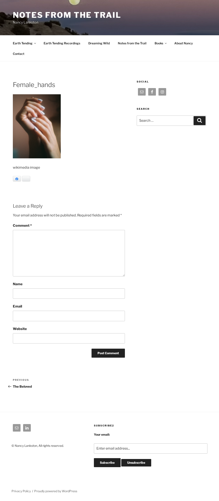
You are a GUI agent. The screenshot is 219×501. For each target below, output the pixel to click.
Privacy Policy (21, 491)
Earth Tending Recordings (62, 43)
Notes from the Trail (132, 43)
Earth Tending (23, 43)
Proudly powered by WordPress (55, 491)
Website (20, 329)
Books (159, 43)
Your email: (102, 434)
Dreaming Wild (99, 43)
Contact (18, 54)
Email (17, 306)
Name (17, 284)
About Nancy (183, 43)
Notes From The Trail (67, 15)
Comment (22, 226)
